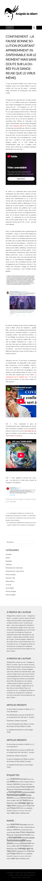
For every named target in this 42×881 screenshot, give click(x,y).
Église (13, 813)
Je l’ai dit (8, 584)
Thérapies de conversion (18, 810)
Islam (33, 798)
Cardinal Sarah (28, 781)
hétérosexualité (25, 798)
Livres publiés (10, 588)
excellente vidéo (17, 126)
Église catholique (21, 813)
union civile (28, 810)
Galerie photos (10, 581)
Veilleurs (9, 813)
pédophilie (29, 808)
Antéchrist (14, 779)
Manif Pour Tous (12, 803)
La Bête (13, 800)
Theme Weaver (28, 875)
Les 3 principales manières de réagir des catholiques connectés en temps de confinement (21, 524)
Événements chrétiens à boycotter (17, 720)
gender (11, 789)
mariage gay (24, 803)
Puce (25, 808)
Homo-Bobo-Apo (29, 431)
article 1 (12, 435)
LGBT (17, 800)
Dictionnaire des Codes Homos (15, 571)
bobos (12, 781)
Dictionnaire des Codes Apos (14, 568)
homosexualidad (28, 792)
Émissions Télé (10, 578)
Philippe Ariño (15, 808)
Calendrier (9, 564)
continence (16, 784)
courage (23, 784)
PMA (21, 808)
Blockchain (30, 779)
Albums (8, 558)
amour (8, 779)
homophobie (15, 792)
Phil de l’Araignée (18, 499)
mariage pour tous (21, 805)
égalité (27, 813)
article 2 (19, 435)
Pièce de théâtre (10, 595)
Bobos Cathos (20, 781)
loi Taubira (24, 800)
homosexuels (16, 798)
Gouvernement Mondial (22, 789)
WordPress (31, 872)
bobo (8, 781)
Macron (31, 800)
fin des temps (15, 787)
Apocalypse (24, 779)
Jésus (8, 800)
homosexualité (16, 794)
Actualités (9, 554)
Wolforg (26, 877)
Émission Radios (11, 574)
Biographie (9, 561)
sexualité (9, 810)
